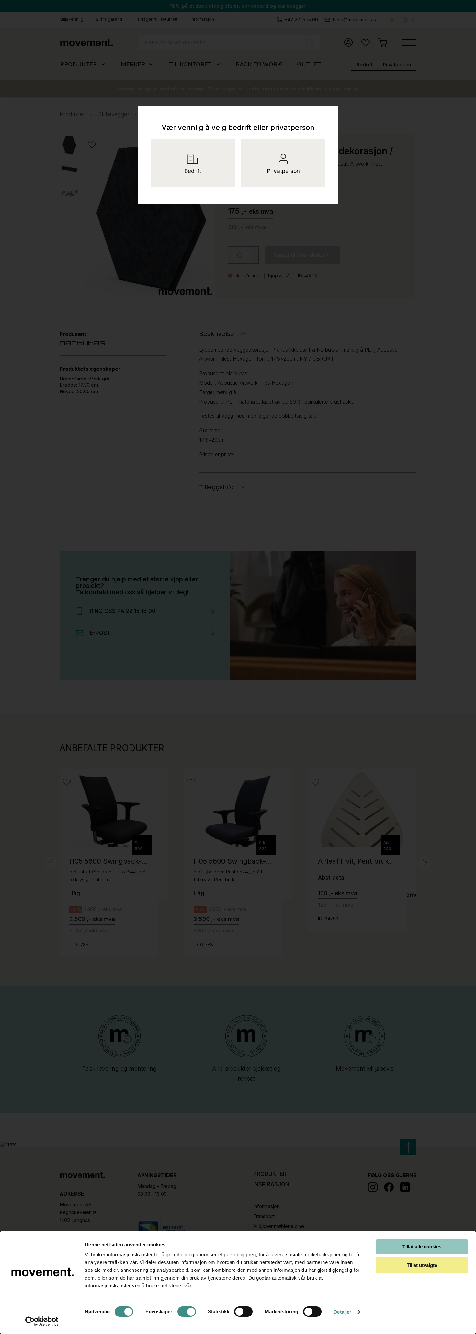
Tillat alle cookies (421, 1246)
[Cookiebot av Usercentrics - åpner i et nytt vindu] (42, 1321)
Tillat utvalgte (422, 1265)
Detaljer (342, 1312)
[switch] (186, 1311)
